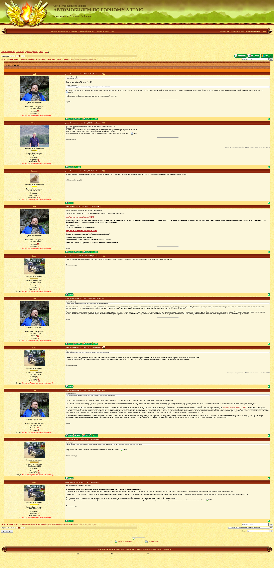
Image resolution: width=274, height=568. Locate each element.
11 (104, 74)
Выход (107, 31)
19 (100, 439)
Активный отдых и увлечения (17, 59)
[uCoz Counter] (138, 541)
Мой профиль (88, 31)
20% (38, 197)
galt (34, 74)
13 (104, 171)
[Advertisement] (137, 42)
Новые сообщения (8, 52)
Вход (112, 31)
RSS (264, 31)
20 (100, 482)
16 (104, 298)
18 (104, 390)
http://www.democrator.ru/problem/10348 (80, 217)
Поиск (41, 52)
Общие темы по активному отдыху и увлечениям (44, 59)
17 (104, 347)
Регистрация (99, 31)
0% (39, 161)
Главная (54, 31)
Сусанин (34, 171)
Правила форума (31, 52)
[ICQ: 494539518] (94, 118)
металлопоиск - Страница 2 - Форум (70, 31)
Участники (20, 52)
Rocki (34, 256)
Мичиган (34, 123)
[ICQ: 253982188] (77, 167)
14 (100, 206)
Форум (3, 59)
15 (104, 256)
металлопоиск (67, 59)
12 (104, 123)
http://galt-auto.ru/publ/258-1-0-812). (235, 407)
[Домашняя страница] (86, 118)
